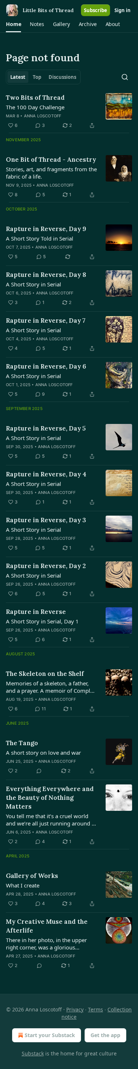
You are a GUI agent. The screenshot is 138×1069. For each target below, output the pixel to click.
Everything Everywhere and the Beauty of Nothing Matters (50, 797)
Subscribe (95, 10)
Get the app (105, 1035)
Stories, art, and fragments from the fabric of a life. (51, 172)
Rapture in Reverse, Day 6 (46, 366)
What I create (22, 885)
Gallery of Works (32, 876)
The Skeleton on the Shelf (45, 674)
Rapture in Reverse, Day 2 (46, 566)
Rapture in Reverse (36, 612)
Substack (33, 1053)
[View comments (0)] (39, 770)
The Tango (22, 743)
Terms (95, 1009)
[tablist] (43, 77)
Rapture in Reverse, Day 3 (46, 520)
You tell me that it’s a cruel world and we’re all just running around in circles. (51, 819)
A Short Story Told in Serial (39, 238)
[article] (69, 111)
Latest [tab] (17, 77)
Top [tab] (37, 77)
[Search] (124, 77)
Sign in (122, 10)
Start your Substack (50, 1035)
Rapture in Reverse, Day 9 (46, 229)
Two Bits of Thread (35, 98)
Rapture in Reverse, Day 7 (45, 320)
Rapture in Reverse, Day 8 (46, 275)
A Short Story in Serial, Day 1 (42, 621)
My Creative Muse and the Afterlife (47, 926)
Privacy (75, 1009)
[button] (13, 24)
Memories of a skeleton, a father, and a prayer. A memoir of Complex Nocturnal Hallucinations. (51, 687)
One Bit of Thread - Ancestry (51, 159)
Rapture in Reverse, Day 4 (46, 474)
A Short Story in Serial (33, 284)
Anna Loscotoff (42, 115)
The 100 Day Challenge (35, 107)
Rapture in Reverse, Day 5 (46, 428)
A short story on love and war (43, 752)
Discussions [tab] (62, 77)
